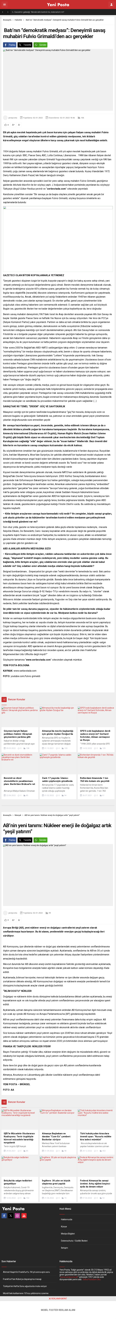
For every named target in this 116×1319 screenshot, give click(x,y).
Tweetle (27, 45)
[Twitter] (10, 1215)
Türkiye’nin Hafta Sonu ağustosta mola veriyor (25, 1286)
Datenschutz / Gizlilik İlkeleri (74, 1241)
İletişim (64, 1248)
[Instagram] (17, 1215)
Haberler (18, 20)
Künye (64, 1226)
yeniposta (12, 118)
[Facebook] (4, 1215)
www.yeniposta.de (69, 1277)
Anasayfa (7, 20)
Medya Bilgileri (68, 1233)
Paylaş (12, 45)
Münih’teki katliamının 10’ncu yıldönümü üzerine (25, 1293)
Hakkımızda (66, 1219)
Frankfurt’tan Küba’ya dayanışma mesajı (22, 1279)
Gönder (42, 45)
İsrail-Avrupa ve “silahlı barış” (27, 12)
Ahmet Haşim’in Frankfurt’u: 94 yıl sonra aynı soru (26, 1272)
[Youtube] (24, 1215)
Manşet (18, 815)
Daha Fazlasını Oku (92, 1279)
